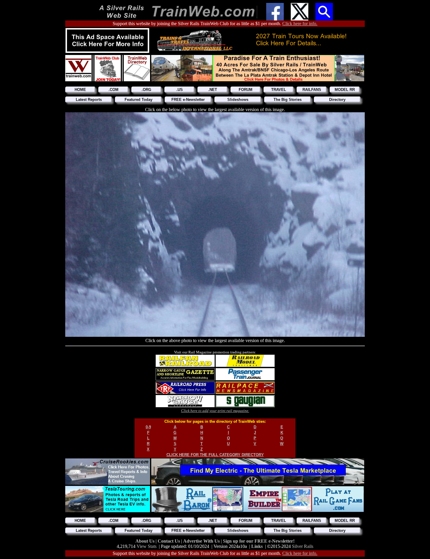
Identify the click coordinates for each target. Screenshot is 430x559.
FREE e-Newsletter (188, 99)
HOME (80, 89)
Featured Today (138, 99)
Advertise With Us (202, 541)
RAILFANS (311, 89)
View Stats (146, 546)
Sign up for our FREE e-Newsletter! (259, 541)
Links (257, 546)
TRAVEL (278, 89)
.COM (113, 89)
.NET (212, 89)
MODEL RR (345, 89)
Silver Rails (302, 546)
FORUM (245, 89)
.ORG (146, 89)
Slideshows (237, 99)
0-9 (148, 427)
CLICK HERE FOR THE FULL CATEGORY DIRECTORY (215, 455)
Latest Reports (89, 99)
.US (179, 89)
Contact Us (169, 541)
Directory (337, 99)
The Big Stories (288, 99)
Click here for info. (299, 23)
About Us (145, 541)
